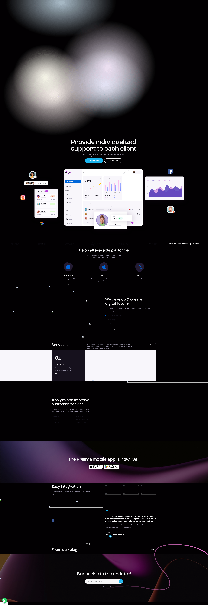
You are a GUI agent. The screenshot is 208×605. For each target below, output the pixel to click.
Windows (68, 275)
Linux (139, 275)
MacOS (104, 275)
